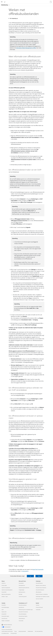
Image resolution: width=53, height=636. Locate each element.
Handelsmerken (30, 631)
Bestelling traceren (22, 592)
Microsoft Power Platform (23, 616)
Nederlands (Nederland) (8, 624)
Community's (25, 571)
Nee (39, 576)
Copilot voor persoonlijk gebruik (7, 589)
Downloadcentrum (22, 585)
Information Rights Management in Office (26, 48)
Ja (30, 576)
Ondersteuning (4, 5)
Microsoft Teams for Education (41, 587)
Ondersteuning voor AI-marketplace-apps (26, 609)
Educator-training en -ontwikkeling (41, 594)
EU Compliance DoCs (5, 633)
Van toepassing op (14, 18)
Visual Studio (21, 620)
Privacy (15, 631)
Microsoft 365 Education (40, 589)
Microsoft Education (39, 583)
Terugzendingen (21, 589)
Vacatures (37, 605)
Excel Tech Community (38, 569)
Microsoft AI (4, 605)
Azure (3, 609)
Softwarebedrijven (22, 618)
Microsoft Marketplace (22, 614)
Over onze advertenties (39, 631)
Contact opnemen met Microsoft (7, 631)
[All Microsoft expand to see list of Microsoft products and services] (1, 2)
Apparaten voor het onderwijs (41, 585)
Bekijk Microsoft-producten (6, 594)
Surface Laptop (4, 585)
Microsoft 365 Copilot (5, 616)
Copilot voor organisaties (6, 587)
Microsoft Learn (21, 607)
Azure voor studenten (39, 598)
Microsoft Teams (4, 618)
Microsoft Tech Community (23, 611)
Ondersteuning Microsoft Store (24, 587)
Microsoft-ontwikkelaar (22, 605)
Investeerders (38, 609)
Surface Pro (3, 583)
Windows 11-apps (5, 596)
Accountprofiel (21, 583)
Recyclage (20, 594)
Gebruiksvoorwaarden (22, 631)
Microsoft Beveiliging (5, 607)
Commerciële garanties (23, 596)
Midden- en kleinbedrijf (5, 620)
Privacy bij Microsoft (39, 607)
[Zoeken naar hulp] (5, 2)
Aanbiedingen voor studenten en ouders (42, 596)
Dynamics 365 (4, 611)
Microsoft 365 (4, 592)
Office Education (38, 592)
